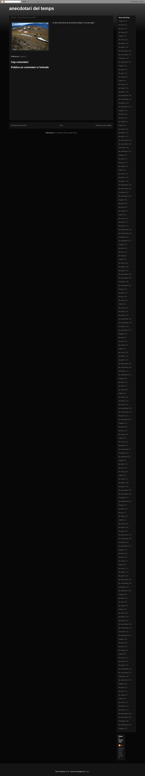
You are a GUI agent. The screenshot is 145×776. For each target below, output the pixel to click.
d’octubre (122, 58)
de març (121, 40)
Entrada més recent (19, 125)
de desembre (123, 51)
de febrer (122, 43)
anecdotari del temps (31, 8)
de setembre (123, 62)
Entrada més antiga (103, 125)
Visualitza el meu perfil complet (121, 753)
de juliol (121, 25)
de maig (121, 32)
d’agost (121, 21)
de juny (121, 28)
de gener (122, 47)
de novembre (123, 55)
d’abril (121, 36)
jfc (122, 745)
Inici (61, 125)
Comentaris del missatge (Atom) (66, 133)
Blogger (86, 771)
